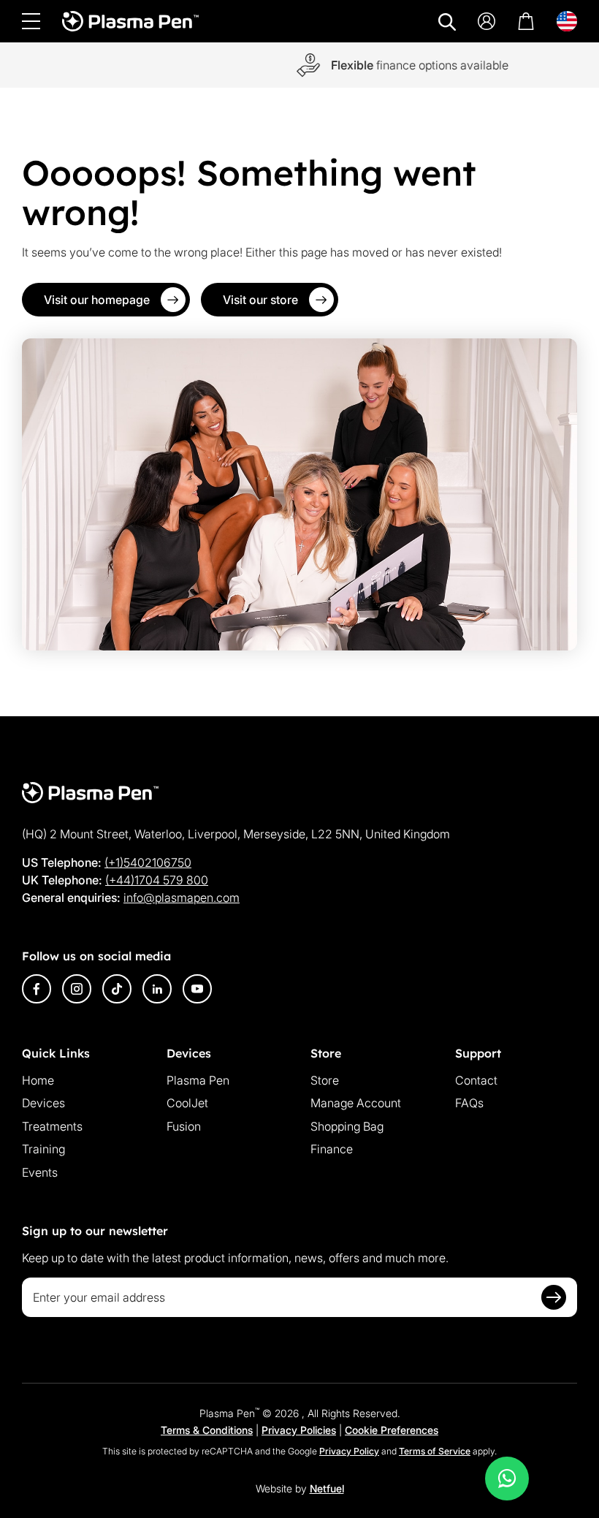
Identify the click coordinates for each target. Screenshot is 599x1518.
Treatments (52, 1126)
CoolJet (187, 1103)
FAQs (469, 1103)
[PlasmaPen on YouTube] (197, 988)
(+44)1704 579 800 (156, 880)
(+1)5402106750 (147, 862)
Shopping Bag (347, 1126)
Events (40, 1172)
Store (324, 1080)
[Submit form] (553, 1297)
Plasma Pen (198, 1080)
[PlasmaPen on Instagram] (76, 988)
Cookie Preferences (391, 1430)
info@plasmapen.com (181, 897)
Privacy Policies (299, 1430)
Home (38, 1080)
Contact (476, 1080)
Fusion (184, 1126)
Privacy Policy (349, 1451)
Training (43, 1149)
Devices (43, 1103)
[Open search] (447, 22)
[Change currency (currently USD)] (567, 21)
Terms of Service (434, 1451)
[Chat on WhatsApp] (507, 1478)
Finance (331, 1149)
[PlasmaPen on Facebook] (36, 988)
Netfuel (327, 1488)
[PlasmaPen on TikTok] (116, 988)
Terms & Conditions (207, 1430)
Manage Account (355, 1103)
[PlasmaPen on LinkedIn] (157, 988)
